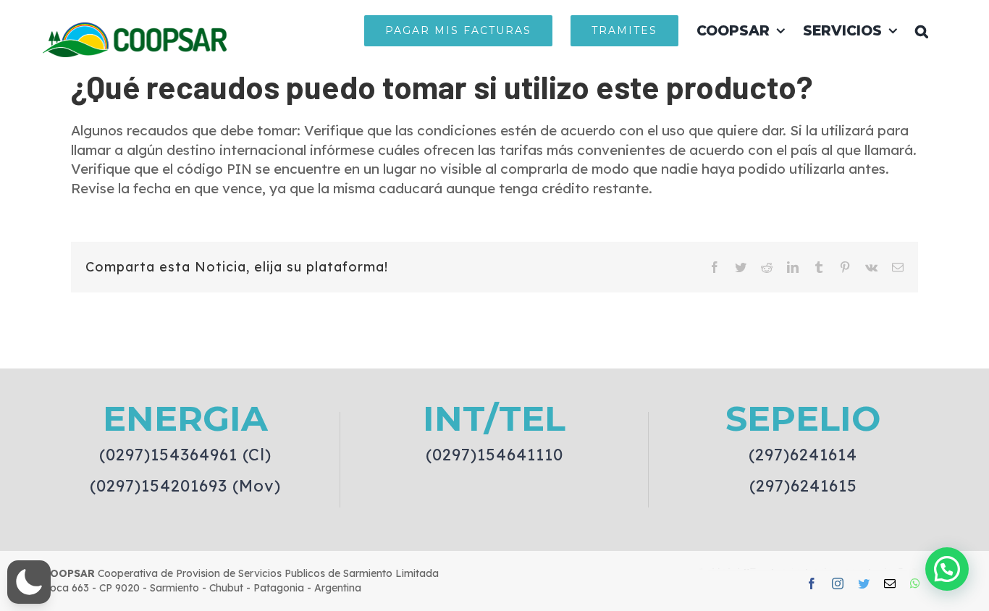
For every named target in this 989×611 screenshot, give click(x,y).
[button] (921, 30)
